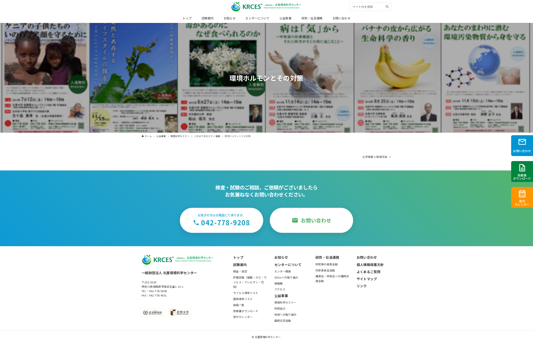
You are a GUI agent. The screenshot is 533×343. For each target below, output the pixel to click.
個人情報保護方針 (370, 264)
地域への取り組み (285, 315)
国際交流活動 (282, 321)
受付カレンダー (243, 317)
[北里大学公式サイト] (179, 312)
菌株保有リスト (243, 299)
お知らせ (281, 257)
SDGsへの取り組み (286, 277)
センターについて (288, 264)
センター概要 (282, 271)
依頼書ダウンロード (245, 311)
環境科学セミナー (285, 302)
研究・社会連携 (327, 257)
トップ (238, 257)
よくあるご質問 (369, 271)
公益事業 (281, 295)
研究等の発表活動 (326, 264)
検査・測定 (240, 271)
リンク (362, 285)
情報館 (278, 283)
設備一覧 (238, 305)
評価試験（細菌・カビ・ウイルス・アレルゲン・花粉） (250, 282)
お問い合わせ (367, 257)
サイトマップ (367, 278)
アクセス (279, 289)
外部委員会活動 (325, 270)
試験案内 (240, 264)
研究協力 (280, 308)
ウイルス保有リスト (245, 293)
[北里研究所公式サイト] (153, 312)
